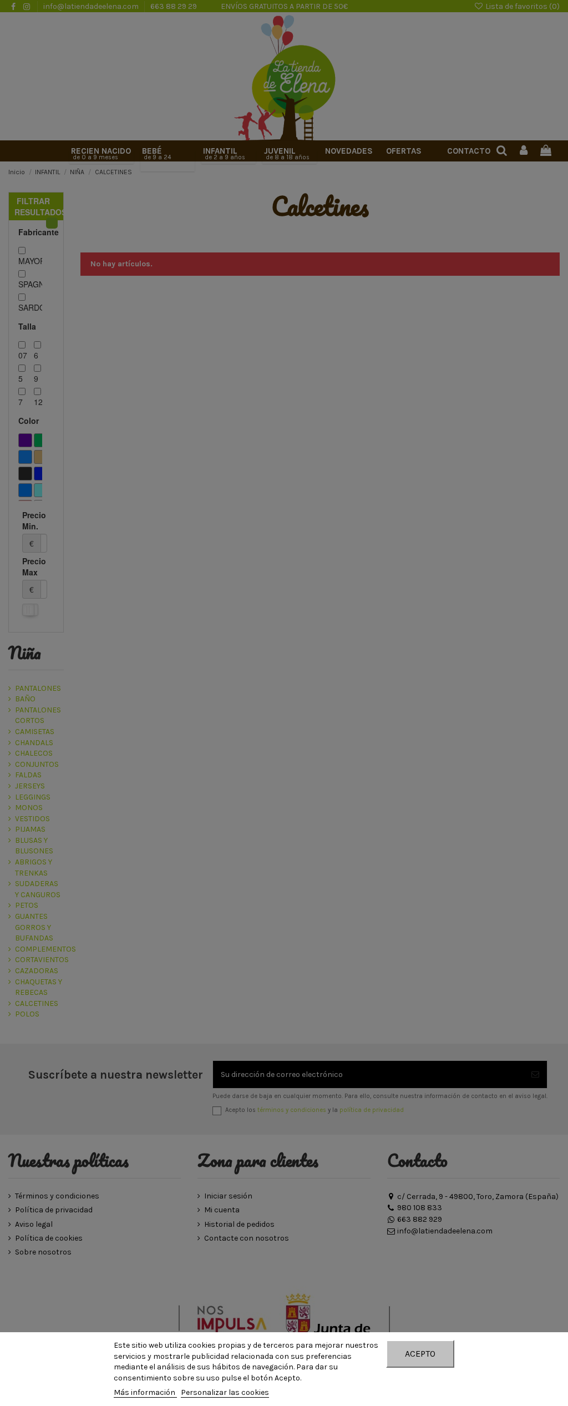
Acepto (420, 1353)
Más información (145, 1392)
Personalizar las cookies (225, 1392)
